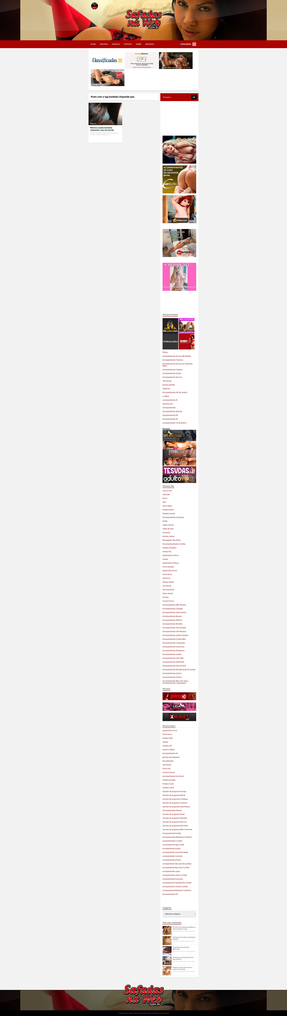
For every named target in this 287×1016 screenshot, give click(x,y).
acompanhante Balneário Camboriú (177, 890)
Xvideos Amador (169, 780)
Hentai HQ (167, 551)
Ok (194, 97)
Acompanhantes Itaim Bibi (173, 658)
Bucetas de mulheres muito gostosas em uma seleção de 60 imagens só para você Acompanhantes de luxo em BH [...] (184, 951)
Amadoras (93, 123)
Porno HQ (166, 769)
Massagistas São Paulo (172, 540)
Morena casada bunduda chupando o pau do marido (102, 128)
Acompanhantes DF (170, 415)
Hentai (165, 559)
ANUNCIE (116, 44)
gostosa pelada (169, 385)
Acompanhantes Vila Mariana (174, 631)
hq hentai (166, 532)
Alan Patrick (165, 1013)
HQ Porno (166, 578)
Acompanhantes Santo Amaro (174, 612)
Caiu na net (167, 491)
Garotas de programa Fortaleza (175, 799)
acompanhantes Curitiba (172, 841)
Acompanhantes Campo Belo (174, 639)
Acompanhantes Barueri (172, 616)
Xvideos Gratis (168, 784)
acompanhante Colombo (172, 856)
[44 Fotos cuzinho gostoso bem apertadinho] (167, 960)
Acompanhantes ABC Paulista (174, 605)
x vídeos (166, 396)
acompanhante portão (171, 848)
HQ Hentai (167, 586)
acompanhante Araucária (173, 879)
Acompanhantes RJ (170, 753)
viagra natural (168, 525)
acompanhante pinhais (172, 860)
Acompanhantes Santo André (174, 666)
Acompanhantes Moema (172, 620)
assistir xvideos (169, 749)
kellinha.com (168, 404)
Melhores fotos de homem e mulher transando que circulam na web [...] (184, 971)
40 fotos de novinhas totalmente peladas (184, 938)
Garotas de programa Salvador (175, 818)
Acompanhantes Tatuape (173, 609)
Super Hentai (168, 593)
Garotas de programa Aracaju (174, 791)
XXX (164, 502)
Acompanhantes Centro (172, 673)
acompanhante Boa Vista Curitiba (176, 867)
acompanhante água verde (173, 845)
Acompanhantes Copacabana (174, 683)
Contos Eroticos (169, 772)
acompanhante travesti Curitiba (175, 886)
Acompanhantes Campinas (173, 517)
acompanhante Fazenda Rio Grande (177, 883)
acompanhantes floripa (172, 373)
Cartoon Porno (168, 601)
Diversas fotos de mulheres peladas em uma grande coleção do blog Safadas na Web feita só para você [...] (184, 931)
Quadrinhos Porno (170, 571)
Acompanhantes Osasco (172, 677)
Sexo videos (167, 506)
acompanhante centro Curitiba (175, 875)
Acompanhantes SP (170, 419)
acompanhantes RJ (170, 400)
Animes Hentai (168, 536)
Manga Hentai (168, 582)
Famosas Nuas (168, 590)
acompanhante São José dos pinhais (177, 864)
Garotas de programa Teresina (175, 803)
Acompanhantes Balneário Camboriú (177, 837)
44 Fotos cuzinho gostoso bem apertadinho (183, 958)
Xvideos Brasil (168, 510)
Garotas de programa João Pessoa (176, 807)
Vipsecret (166, 389)
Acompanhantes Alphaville (173, 662)
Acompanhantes (169, 408)
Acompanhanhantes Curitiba (174, 544)
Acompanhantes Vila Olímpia (174, 628)
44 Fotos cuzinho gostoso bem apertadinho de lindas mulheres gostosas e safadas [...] (184, 961)
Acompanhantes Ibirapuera (173, 650)
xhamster (166, 494)
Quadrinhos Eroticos (171, 555)
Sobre (138, 44)
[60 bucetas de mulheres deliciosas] (167, 950)
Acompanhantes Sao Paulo (173, 776)
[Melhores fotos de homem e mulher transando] (167, 970)
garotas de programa (171, 757)
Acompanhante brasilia (172, 833)
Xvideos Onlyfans (169, 548)
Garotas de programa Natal (174, 814)
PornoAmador (168, 761)
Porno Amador (168, 567)
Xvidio (165, 521)
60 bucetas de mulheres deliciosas (181, 948)
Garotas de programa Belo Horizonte (177, 829)
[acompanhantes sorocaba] (179, 230)
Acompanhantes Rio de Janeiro (175, 392)
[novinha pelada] (179, 703)
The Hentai (167, 381)
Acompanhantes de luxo (172, 377)
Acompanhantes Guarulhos (173, 647)
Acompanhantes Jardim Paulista (175, 635)
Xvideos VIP (167, 746)
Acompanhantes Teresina (173, 360)
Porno (165, 498)
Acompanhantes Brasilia (172, 411)
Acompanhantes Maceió (172, 810)
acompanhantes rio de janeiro (175, 423)
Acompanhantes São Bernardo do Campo (179, 669)
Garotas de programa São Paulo (175, 826)
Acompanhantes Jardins (172, 654)
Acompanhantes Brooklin (173, 624)
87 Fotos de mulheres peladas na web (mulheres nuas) (184, 928)
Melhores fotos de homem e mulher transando (182, 968)
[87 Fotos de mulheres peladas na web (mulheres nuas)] (167, 930)
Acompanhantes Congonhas (174, 643)
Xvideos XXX (168, 738)
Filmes (165, 352)
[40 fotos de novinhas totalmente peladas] (167, 940)
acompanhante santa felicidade (175, 852)
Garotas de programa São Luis (175, 822)
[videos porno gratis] (170, 335)
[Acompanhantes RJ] (186, 319)
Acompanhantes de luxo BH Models (177, 356)
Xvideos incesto (169, 513)
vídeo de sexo (168, 529)
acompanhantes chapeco (173, 369)
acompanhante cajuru (171, 871)
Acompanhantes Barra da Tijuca (175, 681)
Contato (128, 44)
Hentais (166, 597)
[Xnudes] (179, 714)
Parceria (104, 44)
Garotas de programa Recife (174, 795)
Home (93, 44)
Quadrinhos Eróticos (171, 563)
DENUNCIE (149, 44)
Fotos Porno (167, 574)
